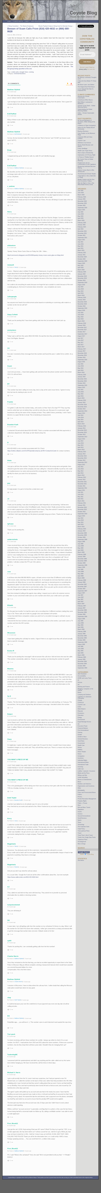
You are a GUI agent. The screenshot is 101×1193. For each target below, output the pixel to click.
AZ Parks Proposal (51, 21)
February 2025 (82, 222)
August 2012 (81, 464)
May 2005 (80, 650)
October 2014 (81, 409)
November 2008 (82, 561)
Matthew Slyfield (18, 168)
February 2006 (82, 631)
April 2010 (80, 524)
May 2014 (80, 419)
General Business (20, 73)
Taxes (79, 822)
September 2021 (82, 237)
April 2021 (80, 248)
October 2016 (81, 357)
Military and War (82, 775)
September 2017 (82, 334)
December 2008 (82, 558)
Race (79, 805)
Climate (80, 700)
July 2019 (80, 287)
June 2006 (81, 623)
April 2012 (80, 473)
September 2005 (82, 642)
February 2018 (82, 323)
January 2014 (81, 428)
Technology (81, 824)
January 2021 (81, 254)
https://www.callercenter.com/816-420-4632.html (22, 877)
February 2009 (82, 554)
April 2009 (80, 550)
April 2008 (80, 576)
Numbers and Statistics (84, 784)
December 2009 (82, 533)
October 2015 (81, 383)
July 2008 (80, 569)
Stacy (15, 846)
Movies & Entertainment (85, 779)
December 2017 (82, 327)
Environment (81, 719)
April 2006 (80, 627)
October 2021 (81, 235)
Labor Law (81, 769)
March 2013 (81, 449)
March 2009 (81, 552)
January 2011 (81, 505)
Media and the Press (84, 773)
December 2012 (82, 456)
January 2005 (81, 659)
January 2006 (81, 633)
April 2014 (80, 421)
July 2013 (80, 441)
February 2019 (82, 297)
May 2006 (80, 625)
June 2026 (81, 192)
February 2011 (82, 503)
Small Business (82, 818)
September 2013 (82, 436)
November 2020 (82, 257)
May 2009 (80, 548)
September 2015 (82, 385)
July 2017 (80, 338)
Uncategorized (82, 841)
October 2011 (81, 486)
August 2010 (81, 516)
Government (81, 743)
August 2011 (81, 490)
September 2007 (82, 591)
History (80, 747)
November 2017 (82, 329)
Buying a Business (83, 131)
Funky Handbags (82, 148)
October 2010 (81, 511)
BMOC (27, 21)
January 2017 (81, 351)
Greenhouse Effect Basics (85, 100)
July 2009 (80, 543)
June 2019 (81, 289)
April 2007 (80, 601)
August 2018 (81, 310)
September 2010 (82, 513)
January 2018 (81, 325)
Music (79, 781)
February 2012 (82, 477)
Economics (81, 713)
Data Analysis (82, 709)
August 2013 (81, 439)
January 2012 (81, 479)
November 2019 (82, 278)
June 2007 (81, 597)
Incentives (81, 758)
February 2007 (82, 606)
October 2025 (81, 205)
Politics (80, 794)
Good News (81, 741)
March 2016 (81, 372)
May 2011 (80, 496)
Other (79, 788)
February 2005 (82, 657)
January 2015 (81, 402)
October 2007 (81, 588)
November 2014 (82, 406)
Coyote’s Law (81, 140)
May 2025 (80, 216)
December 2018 (82, 302)
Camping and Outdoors (84, 694)
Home (9, 21)
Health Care (81, 745)
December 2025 (82, 201)
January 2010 (81, 531)
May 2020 (80, 265)
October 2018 (81, 306)
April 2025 (80, 218)
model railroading (82, 777)
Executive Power (82, 726)
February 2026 (82, 197)
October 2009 (81, 537)
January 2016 (81, 376)
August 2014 (81, 413)
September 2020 (82, 261)
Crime (79, 706)
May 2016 (80, 368)
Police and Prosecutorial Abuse (87, 792)
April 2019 (80, 293)
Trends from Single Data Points (87, 837)
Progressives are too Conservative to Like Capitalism (87, 163)
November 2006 (82, 612)
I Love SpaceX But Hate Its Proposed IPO (86, 89)
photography (81, 790)
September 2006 (82, 616)
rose (15, 821)
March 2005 (81, 655)
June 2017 (81, 340)
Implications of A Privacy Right (86, 155)
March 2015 (81, 398)
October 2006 (81, 614)
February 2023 (82, 227)
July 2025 (80, 212)
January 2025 (81, 224)
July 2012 (80, 466)
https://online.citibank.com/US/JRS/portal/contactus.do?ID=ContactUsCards (31, 451)
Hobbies (80, 749)
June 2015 (81, 392)
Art (78, 684)
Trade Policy (81, 829)
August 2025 (81, 209)
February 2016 (82, 374)
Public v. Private (82, 803)
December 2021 (82, 231)
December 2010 (82, 507)
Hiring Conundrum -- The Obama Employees (21, 26)
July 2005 (80, 646)
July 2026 (80, 190)
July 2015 (80, 389)
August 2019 (81, 284)
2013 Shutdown (82, 674)
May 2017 (80, 342)
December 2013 (82, 430)
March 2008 (81, 578)
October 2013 (81, 434)
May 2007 (80, 599)
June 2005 (81, 648)
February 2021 (82, 252)
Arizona (80, 682)
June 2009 (81, 546)
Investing (80, 766)
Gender (80, 734)
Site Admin (81, 860)
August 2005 (81, 644)
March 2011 (81, 501)
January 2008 (81, 582)
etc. (79, 724)
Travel (79, 833)
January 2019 (81, 299)
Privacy (80, 796)
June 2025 (81, 214)
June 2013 (81, 443)
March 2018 (81, 321)
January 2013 (81, 454)
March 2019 (81, 295)
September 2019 (82, 282)
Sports (79, 820)
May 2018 (80, 317)
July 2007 (80, 595)
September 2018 (82, 308)
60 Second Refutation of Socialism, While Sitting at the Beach (86, 122)
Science (80, 814)
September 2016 (82, 359)
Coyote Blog (83, 12)
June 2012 (81, 469)
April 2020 (80, 267)
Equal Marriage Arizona (84, 721)
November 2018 (82, 304)
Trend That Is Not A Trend (85, 835)
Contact (62, 21)
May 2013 (80, 445)
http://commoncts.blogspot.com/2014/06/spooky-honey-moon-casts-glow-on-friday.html (35, 255)
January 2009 (81, 556)
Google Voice (24, 72)
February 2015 (82, 400)
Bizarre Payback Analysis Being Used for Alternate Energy (55, 26)
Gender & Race (82, 736)
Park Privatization (37, 21)
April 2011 (80, 498)
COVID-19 (81, 702)
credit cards (15, 72)
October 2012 (81, 460)
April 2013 (80, 447)
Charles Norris (18, 981)
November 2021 (82, 233)
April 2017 (80, 344)
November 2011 (82, 484)
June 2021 (81, 244)
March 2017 (81, 346)
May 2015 (80, 394)
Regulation (81, 809)
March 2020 (81, 269)
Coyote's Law (81, 704)
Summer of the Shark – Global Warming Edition (86, 106)
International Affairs (83, 762)
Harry (15, 267)
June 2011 (81, 494)
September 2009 (82, 539)
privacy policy (83, 69)
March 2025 (81, 220)
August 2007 (81, 593)
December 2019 (82, 276)
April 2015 (80, 396)
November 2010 (82, 509)
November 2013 (82, 432)
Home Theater (82, 751)
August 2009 (81, 541)
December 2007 (82, 584)
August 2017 (81, 336)
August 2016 (81, 361)
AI (78, 680)
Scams (80, 811)
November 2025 (82, 203)
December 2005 (82, 636)
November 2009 (82, 535)
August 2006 (81, 618)
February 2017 (82, 349)
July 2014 (80, 415)
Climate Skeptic (18, 21)
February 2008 (82, 580)
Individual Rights (82, 760)
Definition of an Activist (84, 142)
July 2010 (80, 518)
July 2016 (80, 364)
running (31, 72)
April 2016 (80, 370)
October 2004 (81, 666)
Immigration (81, 756)
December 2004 (82, 661)
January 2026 (81, 199)
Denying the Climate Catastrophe (83, 97)
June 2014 (81, 417)
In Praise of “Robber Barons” (86, 157)
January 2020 (81, 274)
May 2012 (80, 471)
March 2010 (81, 526)
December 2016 (82, 353)
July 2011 (80, 492)
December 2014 (82, 404)
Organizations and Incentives (86, 786)
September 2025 (82, 207)
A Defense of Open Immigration (87, 125)
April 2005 (80, 653)
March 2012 (81, 475)
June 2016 (81, 366)
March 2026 (81, 195)
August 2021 (81, 239)
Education (80, 715)
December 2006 (82, 610)
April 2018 (80, 319)
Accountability (82, 676)
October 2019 (81, 280)
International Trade (83, 764)
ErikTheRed (17, 134)
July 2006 (80, 621)
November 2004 (82, 663)
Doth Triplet (17, 1000)
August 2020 (81, 263)
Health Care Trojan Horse (85, 150)
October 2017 (81, 332)
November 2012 (82, 458)
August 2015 (81, 387)
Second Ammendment (84, 816)
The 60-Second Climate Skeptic (87, 173)
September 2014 (82, 411)
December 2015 (82, 379)
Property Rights (82, 801)
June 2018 (81, 314)
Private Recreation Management (87, 798)
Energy (80, 717)
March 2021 (81, 250)
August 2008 (81, 567)
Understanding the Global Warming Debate (85, 110)
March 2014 (81, 424)
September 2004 (82, 668)
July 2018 (80, 312)
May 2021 (80, 246)
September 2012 (82, 462)
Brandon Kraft (12, 424)
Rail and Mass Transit (84, 807)
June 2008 (81, 571)
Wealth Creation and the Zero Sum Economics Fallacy (86, 180)
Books (79, 692)
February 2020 (82, 272)
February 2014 (82, 426)
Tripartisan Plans (82, 839)
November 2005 (82, 638)
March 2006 (81, 629)
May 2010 (80, 522)
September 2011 (82, 488)
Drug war (80, 711)
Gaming (80, 732)
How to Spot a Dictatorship (85, 152)
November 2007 (82, 586)
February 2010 (82, 529)
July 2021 (80, 242)
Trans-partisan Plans (84, 831)
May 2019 (80, 291)
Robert (16, 867)
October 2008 (81, 563)
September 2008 (82, 565)
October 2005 (81, 640)
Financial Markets (83, 728)
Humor (79, 754)
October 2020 (81, 259)
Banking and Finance (84, 686)
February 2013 (82, 451)
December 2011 (82, 481)
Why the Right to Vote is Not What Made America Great (86, 183)
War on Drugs (82, 844)
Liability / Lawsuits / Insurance (86, 771)
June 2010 (81, 520)
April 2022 (80, 229)
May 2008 (80, 573)
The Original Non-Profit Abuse (86, 87)
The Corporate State (83, 826)
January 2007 (81, 608)
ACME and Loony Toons (85, 678)
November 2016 (82, 355)
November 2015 (82, 381)
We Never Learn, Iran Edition (86, 84)
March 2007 (81, 603)
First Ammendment (83, 730)
